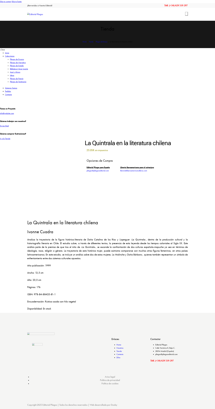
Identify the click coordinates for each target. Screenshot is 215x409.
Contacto (119, 354)
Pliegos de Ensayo (101, 42)
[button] (46, 207)
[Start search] (186, 14)
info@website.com (7, 113)
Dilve (118, 357)
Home (84, 42)
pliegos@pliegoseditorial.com (98, 170)
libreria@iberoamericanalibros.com (133, 170)
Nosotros (119, 348)
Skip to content (5, 1)
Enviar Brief (4, 126)
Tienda (91, 42)
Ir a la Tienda (5, 138)
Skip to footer (17, 1)
